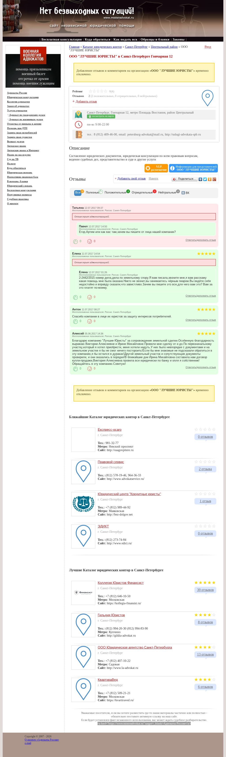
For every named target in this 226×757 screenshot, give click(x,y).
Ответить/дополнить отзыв (201, 240)
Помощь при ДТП (17, 128)
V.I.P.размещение (159, 168)
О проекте (12, 203)
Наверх (153, 178)
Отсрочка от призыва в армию (24, 123)
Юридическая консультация (23, 97)
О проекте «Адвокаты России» (42, 739)
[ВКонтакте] (200, 179)
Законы (179, 39)
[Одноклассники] (209, 179)
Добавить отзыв (86, 101)
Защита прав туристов (19, 137)
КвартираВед (108, 680)
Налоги (11, 163)
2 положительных (103, 96)
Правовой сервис (111, 462)
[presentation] (77, 193)
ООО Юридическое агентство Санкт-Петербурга (135, 647)
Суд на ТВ (12, 159)
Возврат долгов (15, 141)
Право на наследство (19, 154)
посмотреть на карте (102, 116)
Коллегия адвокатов (18, 101)
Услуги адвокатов (17, 110)
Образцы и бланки (155, 39)
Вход (208, 46)
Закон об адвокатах (18, 106)
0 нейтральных (147, 96)
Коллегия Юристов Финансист (121, 583)
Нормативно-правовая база (22, 177)
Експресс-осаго (109, 429)
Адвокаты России (17, 92)
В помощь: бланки (17, 181)
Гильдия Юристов (111, 615)
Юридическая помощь (19, 172)
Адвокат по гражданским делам (27, 115)
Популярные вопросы (19, 194)
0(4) (111, 91)
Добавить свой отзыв (131, 178)
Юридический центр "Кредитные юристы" (129, 494)
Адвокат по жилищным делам (26, 119)
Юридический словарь (19, 185)
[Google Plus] (214, 179)
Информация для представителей (196, 168)
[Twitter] (205, 179)
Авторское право (16, 146)
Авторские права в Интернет (23, 150)
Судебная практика (18, 199)
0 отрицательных (125, 96)
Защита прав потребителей (22, 132)
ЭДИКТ (103, 526)
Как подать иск (125, 39)
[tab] (77, 193)
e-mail (28, 743)
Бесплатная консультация (61, 39)
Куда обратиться (97, 39)
